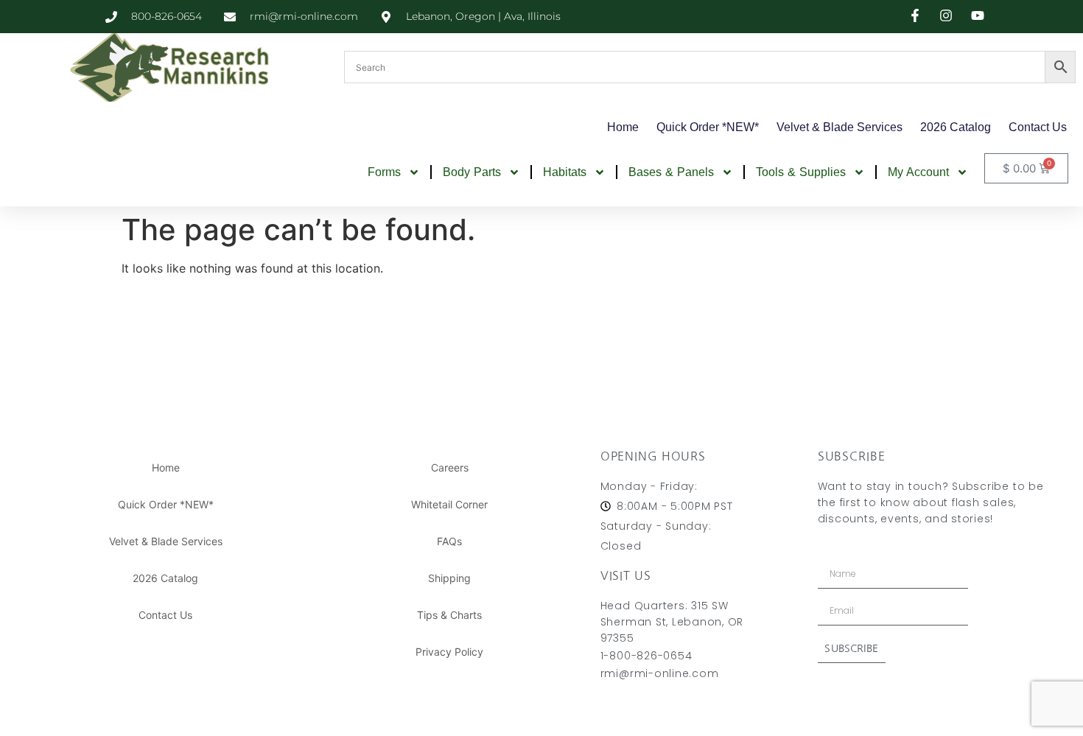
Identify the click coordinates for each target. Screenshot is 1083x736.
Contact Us (1038, 127)
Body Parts (472, 172)
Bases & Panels (671, 172)
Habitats (564, 172)
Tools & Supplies (801, 172)
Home (623, 127)
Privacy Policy (449, 651)
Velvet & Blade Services (839, 127)
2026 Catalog (955, 127)
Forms (384, 172)
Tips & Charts (449, 615)
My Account (918, 172)
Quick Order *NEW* (707, 127)
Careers (450, 467)
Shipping (449, 578)
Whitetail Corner (449, 504)
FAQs (449, 541)
